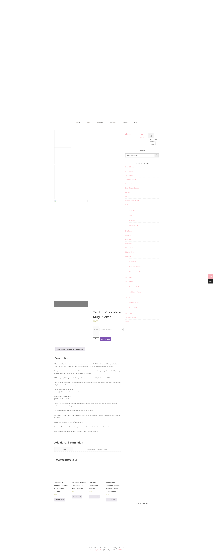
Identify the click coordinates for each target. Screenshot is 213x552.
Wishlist (142, 137)
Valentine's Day (133, 225)
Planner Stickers (134, 308)
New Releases (129, 167)
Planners (128, 256)
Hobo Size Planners (135, 267)
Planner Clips (129, 252)
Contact (113, 122)
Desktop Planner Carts (132, 201)
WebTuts (120, 550)
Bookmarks (128, 184)
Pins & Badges (130, 248)
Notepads (128, 235)
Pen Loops (128, 244)
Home (78, 122)
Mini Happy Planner (135, 292)
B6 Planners (132, 262)
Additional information (75, 349)
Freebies (100, 122)
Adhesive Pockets (130, 179)
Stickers (127, 297)
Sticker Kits (129, 281)
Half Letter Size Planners (137, 272)
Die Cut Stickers (134, 303)
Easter (131, 215)
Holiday (127, 205)
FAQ (135, 122)
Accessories (129, 175)
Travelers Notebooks (131, 317)
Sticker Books (129, 277)
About (125, 122)
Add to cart (105, 339)
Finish (96, 329)
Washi (127, 322)
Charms (127, 192)
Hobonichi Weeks (134, 287)
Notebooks (128, 231)
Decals (127, 196)
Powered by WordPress (97, 550)
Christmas (132, 210)
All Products (129, 171)
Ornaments (128, 239)
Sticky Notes (129, 313)
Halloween (132, 220)
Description (61, 349)
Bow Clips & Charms (132, 188)
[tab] (60, 349)
